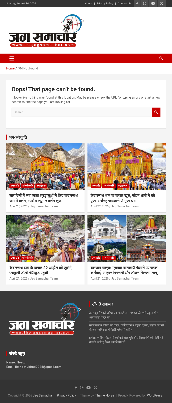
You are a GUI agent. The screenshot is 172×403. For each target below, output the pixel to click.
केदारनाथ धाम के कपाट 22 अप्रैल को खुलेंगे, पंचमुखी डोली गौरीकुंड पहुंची (41, 270)
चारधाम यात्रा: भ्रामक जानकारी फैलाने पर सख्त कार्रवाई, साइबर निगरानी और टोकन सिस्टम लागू (124, 270)
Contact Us (124, 3)
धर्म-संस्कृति (18, 137)
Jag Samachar (43, 395)
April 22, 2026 (100, 206)
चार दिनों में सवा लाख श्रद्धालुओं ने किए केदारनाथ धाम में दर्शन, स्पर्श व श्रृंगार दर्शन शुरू (43, 198)
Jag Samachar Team (44, 206)
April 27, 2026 (18, 206)
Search (156, 112)
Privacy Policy (105, 3)
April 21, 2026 (18, 278)
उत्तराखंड (15, 185)
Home (88, 3)
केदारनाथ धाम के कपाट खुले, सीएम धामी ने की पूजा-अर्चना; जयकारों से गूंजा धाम (123, 198)
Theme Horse (104, 395)
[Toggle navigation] (11, 58)
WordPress (154, 395)
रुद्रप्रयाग (41, 185)
